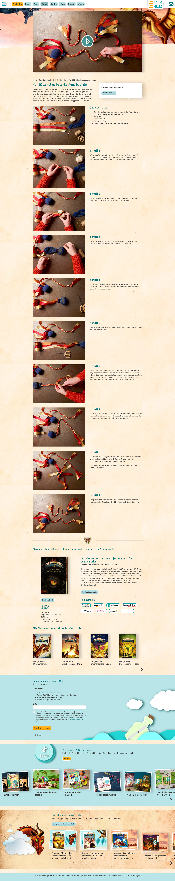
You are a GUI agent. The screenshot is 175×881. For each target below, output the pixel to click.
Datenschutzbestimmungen (78, 719)
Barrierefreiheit (117, 876)
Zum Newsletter (40, 876)
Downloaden (107, 93)
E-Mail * (35, 704)
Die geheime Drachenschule (64, 824)
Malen (36, 4)
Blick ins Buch (47, 600)
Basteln (44, 4)
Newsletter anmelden (42, 728)
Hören (62, 4)
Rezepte (71, 4)
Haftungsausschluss (73, 876)
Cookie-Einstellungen (132, 876)
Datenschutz (86, 876)
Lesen (27, 4)
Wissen (81, 4)
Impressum (60, 876)
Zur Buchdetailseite (89, 592)
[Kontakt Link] (171, 4)
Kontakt (51, 876)
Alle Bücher (17, 4)
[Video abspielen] (87, 41)
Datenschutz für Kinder (101, 876)
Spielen (54, 4)
